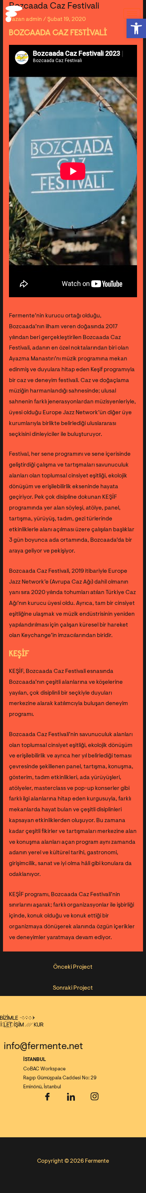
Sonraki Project (73, 987)
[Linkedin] (71, 1099)
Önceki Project (72, 967)
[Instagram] (94, 1099)
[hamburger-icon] (132, 13)
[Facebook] (47, 1099)
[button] (136, 28)
